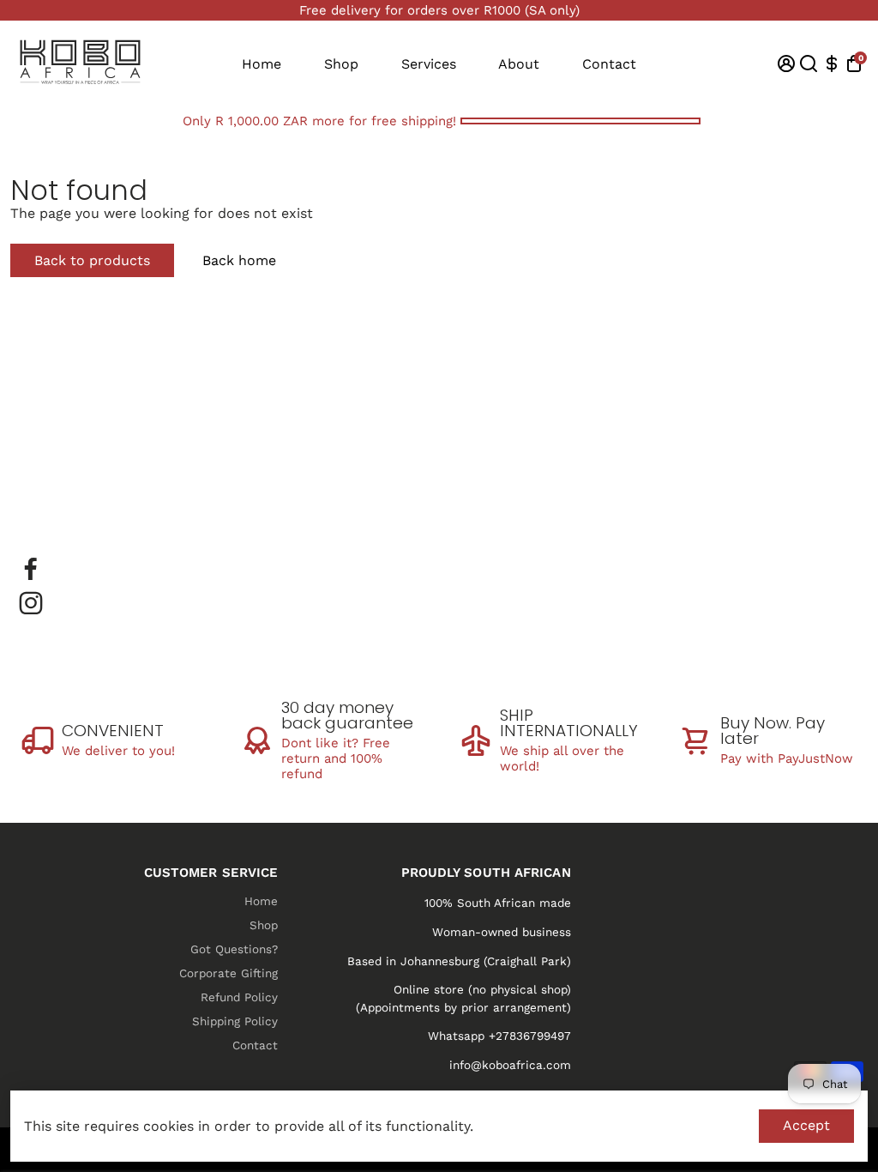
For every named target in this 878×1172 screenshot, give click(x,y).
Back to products (92, 260)
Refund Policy (239, 997)
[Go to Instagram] (31, 603)
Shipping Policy (235, 1021)
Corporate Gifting (228, 973)
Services (428, 64)
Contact (609, 64)
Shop (341, 64)
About (518, 64)
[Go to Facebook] (31, 569)
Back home (239, 260)
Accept (806, 1125)
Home (261, 64)
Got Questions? (234, 949)
